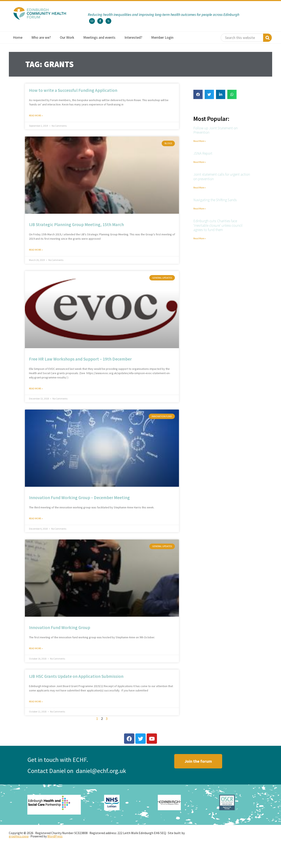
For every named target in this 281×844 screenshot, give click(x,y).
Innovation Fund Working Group (59, 627)
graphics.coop (19, 836)
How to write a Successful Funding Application (73, 90)
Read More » (36, 115)
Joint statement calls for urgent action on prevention (221, 176)
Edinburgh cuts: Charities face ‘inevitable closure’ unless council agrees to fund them (218, 225)
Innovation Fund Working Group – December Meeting (79, 497)
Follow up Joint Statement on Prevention (215, 130)
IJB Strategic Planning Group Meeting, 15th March (76, 224)
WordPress (55, 836)
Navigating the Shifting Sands (215, 199)
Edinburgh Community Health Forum (40, 13)
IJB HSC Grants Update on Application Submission (76, 676)
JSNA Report (202, 153)
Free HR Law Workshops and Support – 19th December (80, 359)
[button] (198, 94)
